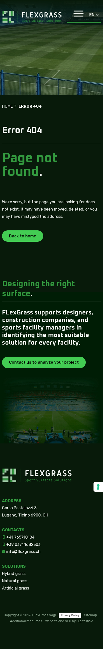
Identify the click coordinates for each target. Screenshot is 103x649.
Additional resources (26, 621)
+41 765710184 (19, 537)
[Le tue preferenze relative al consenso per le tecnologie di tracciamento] (98, 487)
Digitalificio (84, 621)
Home (7, 106)
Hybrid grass (14, 573)
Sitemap (90, 615)
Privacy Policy (70, 615)
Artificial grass (15, 588)
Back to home (22, 236)
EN (91, 14)
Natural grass (14, 580)
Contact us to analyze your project (44, 362)
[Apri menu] (76, 15)
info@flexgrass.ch (22, 551)
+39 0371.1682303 (22, 544)
